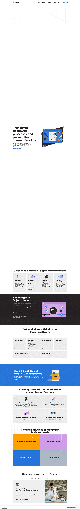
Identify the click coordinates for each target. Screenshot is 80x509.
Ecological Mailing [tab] (33, 478)
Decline (69, 507)
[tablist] (39, 479)
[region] (40, 507)
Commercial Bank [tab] (40, 478)
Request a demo (16, 148)
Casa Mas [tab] (46, 478)
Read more (17, 499)
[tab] (33, 479)
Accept (74, 507)
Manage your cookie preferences (4, 508)
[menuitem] (38, 2)
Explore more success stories (24, 499)
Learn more (16, 379)
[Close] (78, 507)
